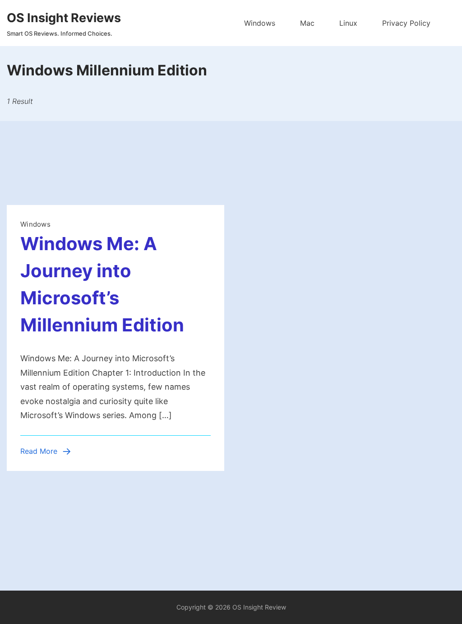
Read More (38, 451)
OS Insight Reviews (64, 17)
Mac (307, 23)
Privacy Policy (406, 23)
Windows (259, 23)
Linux (348, 23)
